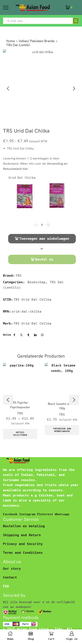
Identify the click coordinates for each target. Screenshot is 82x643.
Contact (10, 577)
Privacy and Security (23, 544)
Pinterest (46, 514)
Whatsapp (62, 514)
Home (10, 41)
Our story (12, 569)
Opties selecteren (20, 433)
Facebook (11, 514)
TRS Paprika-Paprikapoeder (20, 405)
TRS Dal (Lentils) (18, 45)
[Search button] (76, 21)
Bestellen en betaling (24, 526)
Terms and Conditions (23, 553)
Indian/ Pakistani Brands (37, 41)
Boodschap (36, 282)
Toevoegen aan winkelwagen (44, 239)
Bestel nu (44, 259)
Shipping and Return (22, 535)
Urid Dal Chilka (22, 177)
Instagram (28, 514)
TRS (18, 275)
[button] (8, 88)
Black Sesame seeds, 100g (62, 406)
